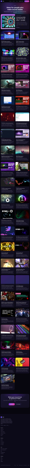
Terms (17, 465)
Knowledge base (3, 452)
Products (10, 1)
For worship (2, 443)
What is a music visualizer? (4, 448)
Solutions (14, 1)
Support (20, 1)
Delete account (21, 465)
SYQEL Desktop (3, 431)
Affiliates (2, 461)
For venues (2, 444)
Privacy (15, 465)
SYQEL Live (2, 429)
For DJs (2, 439)
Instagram (4, 425)
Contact (28, 465)
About (1, 457)
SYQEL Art (2, 430)
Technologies (25, 465)
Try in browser (18, 404)
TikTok (7, 425)
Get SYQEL (11, 404)
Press (1, 460)
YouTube (2, 425)
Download (2, 434)
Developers (2, 453)
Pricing (17, 1)
